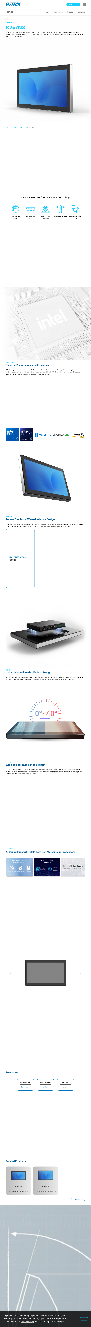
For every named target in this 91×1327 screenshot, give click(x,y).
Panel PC (23, 127)
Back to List (78, 1199)
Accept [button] (83, 1319)
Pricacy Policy (27, 1322)
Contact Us (73, 4)
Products (15, 127)
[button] (9, 974)
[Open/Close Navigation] (84, 4)
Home (8, 127)
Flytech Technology (13, 4)
